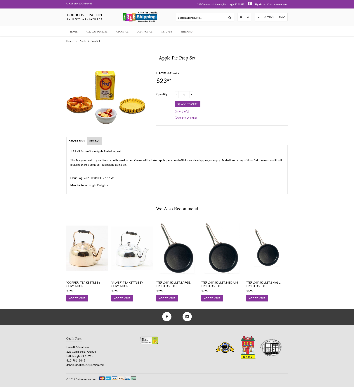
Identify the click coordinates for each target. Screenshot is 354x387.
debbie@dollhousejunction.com (85, 364)
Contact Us (145, 31)
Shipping (186, 31)
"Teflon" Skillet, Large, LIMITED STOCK (173, 284)
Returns (167, 31)
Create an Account (277, 4)
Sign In (258, 4)
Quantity (161, 94)
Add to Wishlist (187, 117)
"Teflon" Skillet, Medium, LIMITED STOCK (219, 284)
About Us (122, 31)
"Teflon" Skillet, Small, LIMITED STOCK (263, 284)
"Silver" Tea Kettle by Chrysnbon (127, 284)
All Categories (97, 31)
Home (74, 31)
